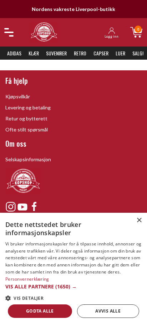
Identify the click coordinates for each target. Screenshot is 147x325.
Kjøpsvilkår (17, 96)
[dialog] (73, 269)
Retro (80, 53)
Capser (100, 53)
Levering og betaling (28, 107)
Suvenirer (56, 53)
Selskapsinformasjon (28, 159)
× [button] (139, 220)
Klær (34, 53)
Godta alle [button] (40, 311)
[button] (73, 286)
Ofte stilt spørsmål (26, 129)
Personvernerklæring (27, 279)
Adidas (14, 53)
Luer (120, 53)
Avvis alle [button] (108, 311)
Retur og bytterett (26, 118)
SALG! (137, 53)
